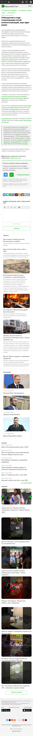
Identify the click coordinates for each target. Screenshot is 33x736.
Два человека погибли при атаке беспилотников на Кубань (14, 240)
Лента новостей (11, 12)
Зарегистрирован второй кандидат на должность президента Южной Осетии (14, 468)
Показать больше (16, 692)
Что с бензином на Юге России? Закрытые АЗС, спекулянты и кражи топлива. (15, 687)
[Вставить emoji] (19, 207)
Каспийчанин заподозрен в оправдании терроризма (14, 461)
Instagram (26, 140)
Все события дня (26, 483)
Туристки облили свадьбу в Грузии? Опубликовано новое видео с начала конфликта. (13, 573)
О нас (2, 707)
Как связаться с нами (14, 707)
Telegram (17, 134)
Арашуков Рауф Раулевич (11, 414)
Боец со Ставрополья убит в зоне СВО (14, 475)
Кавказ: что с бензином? (10, 10)
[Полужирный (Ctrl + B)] (4, 207)
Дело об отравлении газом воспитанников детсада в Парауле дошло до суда (15, 453)
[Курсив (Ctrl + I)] (8, 207)
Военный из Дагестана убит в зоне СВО (14, 480)
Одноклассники (15, 142)
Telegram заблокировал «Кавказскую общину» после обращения (13, 602)
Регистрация (17, 224)
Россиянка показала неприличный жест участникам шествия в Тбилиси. (14, 659)
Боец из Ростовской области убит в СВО (14, 250)
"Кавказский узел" (6, 118)
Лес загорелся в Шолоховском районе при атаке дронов (15, 311)
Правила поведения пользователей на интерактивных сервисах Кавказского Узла (16, 725)
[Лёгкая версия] (8, 2)
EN (5, 1)
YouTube (25, 143)
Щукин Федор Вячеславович (12, 436)
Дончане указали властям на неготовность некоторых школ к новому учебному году (16, 338)
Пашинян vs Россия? (26, 10)
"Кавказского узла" (15, 158)
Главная (3, 12)
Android (22, 127)
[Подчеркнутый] (11, 207)
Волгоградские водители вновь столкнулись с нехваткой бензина (14, 276)
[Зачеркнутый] (14, 207)
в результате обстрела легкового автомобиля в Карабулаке (15, 96)
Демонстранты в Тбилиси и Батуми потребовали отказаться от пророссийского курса (16, 510)
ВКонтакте (7, 142)
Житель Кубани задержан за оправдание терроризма (16, 357)
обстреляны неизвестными (9, 59)
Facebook (20, 140)
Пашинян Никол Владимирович (13, 393)
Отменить (17, 228)
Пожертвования (28, 707)
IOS (26, 127)
